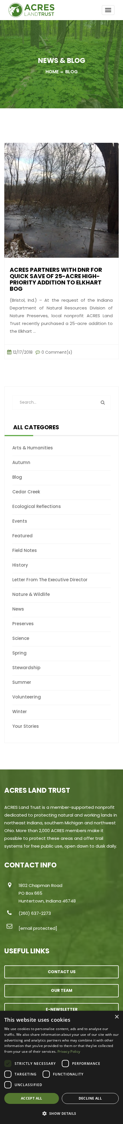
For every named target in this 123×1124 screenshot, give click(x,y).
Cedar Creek (26, 492)
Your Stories (25, 726)
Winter (19, 712)
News (18, 609)
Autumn (21, 462)
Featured (22, 536)
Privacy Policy (68, 1051)
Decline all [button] (90, 1098)
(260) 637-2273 (35, 913)
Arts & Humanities (32, 448)
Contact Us (62, 972)
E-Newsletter (62, 1009)
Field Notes (24, 550)
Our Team (61, 990)
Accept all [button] (31, 1098)
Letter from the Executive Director (50, 580)
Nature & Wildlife (31, 594)
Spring (19, 653)
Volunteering (26, 697)
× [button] (116, 1017)
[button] (61, 1113)
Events (19, 521)
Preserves (23, 624)
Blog (17, 477)
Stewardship (26, 668)
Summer (21, 682)
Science (20, 638)
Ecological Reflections (36, 506)
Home (52, 71)
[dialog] (61, 1067)
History (20, 565)
